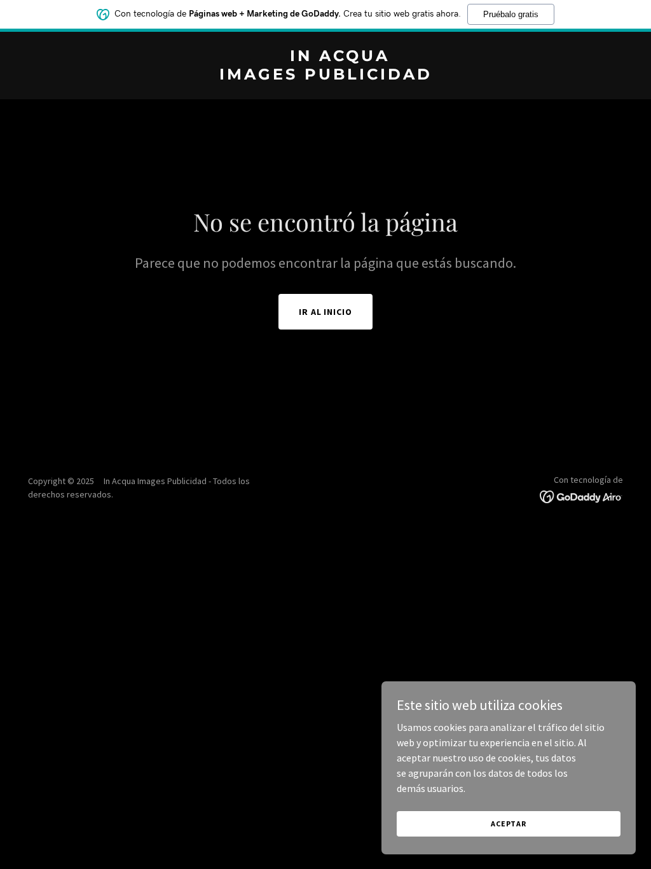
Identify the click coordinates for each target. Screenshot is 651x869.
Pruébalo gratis (510, 14)
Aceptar (508, 823)
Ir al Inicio (326, 311)
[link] (325, 75)
